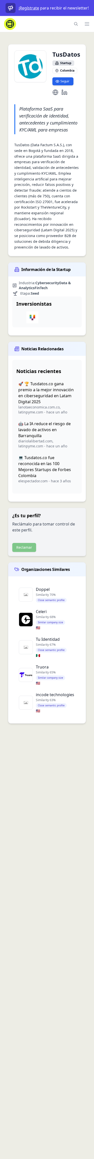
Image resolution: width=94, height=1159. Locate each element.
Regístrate (29, 8)
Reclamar (24, 547)
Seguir (64, 81)
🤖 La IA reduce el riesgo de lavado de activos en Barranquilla (44, 429)
